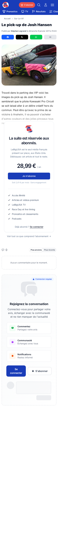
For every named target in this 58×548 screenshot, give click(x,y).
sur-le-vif (19, 18)
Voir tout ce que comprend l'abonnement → (29, 236)
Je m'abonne (29, 176)
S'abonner (41, 371)
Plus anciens (36, 250)
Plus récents (49, 250)
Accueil (7, 18)
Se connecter (36, 226)
